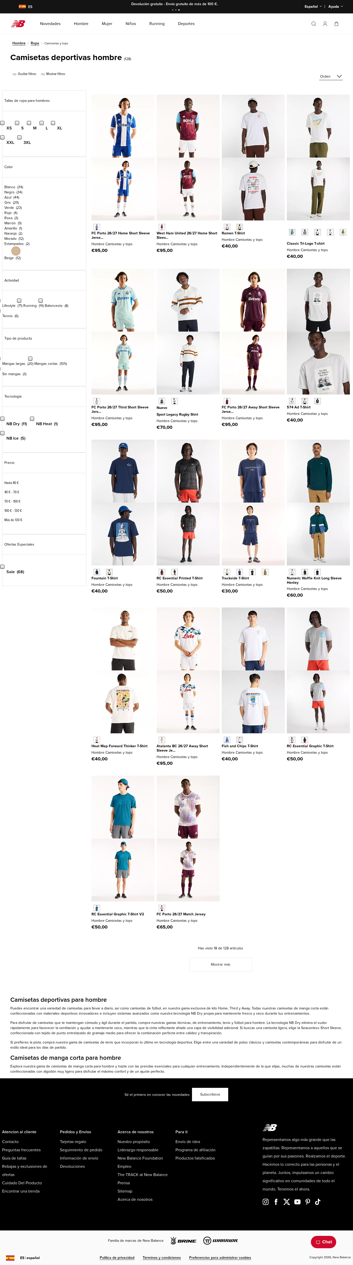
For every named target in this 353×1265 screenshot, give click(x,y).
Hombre (19, 43)
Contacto (10, 1141)
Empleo (124, 1166)
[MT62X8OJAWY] (162, 740)
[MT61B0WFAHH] (305, 401)
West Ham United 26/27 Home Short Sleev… (187, 235)
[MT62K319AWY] (162, 908)
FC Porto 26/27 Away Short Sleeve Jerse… (251, 409)
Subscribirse (210, 1094)
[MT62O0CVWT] (97, 740)
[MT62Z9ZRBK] (305, 740)
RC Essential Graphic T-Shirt (310, 746)
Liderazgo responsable (138, 1150)
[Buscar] (314, 24)
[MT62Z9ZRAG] (292, 740)
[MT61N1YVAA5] (305, 232)
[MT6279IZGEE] (265, 572)
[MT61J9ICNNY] (97, 572)
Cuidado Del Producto (22, 1183)
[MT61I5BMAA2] (227, 740)
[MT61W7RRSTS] (97, 908)
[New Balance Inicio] (20, 23)
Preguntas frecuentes (21, 1150)
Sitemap (125, 1191)
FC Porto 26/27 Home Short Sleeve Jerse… (120, 235)
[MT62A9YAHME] (97, 227)
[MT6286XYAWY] (227, 401)
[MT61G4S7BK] (162, 572)
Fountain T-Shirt (104, 578)
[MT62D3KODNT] (162, 401)
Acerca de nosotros (135, 1199)
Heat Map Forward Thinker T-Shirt (119, 746)
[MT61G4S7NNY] (174, 572)
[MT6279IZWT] (227, 572)
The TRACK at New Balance (143, 1174)
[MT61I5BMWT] (239, 740)
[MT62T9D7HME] (162, 227)
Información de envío (79, 1158)
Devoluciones (72, 1166)
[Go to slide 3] (179, 10)
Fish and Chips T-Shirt (240, 746)
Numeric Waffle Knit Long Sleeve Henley (314, 580)
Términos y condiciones (162, 1257)
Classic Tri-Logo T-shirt (306, 243)
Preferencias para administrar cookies (220, 1257)
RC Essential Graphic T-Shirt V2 (117, 914)
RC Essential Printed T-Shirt (180, 578)
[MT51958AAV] (305, 572)
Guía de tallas (14, 1158)
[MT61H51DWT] (227, 227)
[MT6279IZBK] (252, 572)
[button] (325, 24)
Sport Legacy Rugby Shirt (177, 414)
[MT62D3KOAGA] (174, 401)
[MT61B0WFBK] (317, 401)
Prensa (124, 1183)
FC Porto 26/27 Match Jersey (181, 914)
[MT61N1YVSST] (330, 232)
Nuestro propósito (134, 1141)
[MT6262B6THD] (97, 401)
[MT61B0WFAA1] (292, 401)
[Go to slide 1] (173, 10)
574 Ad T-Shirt (299, 407)
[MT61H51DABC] (239, 227)
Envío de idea (187, 1141)
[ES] (19, 6)
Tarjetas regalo (73, 1141)
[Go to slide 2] (176, 10)
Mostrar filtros (55, 74)
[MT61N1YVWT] (317, 232)
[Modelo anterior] (289, 226)
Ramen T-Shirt (233, 233)
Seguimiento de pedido (81, 1150)
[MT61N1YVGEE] (343, 232)
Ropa (35, 43)
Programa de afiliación (195, 1150)
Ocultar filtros (26, 74)
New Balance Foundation (140, 1158)
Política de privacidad (117, 1257)
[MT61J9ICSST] (109, 572)
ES (30, 1258)
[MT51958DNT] (317, 572)
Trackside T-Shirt (235, 578)
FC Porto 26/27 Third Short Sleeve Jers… (120, 409)
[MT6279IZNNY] (239, 572)
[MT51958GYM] (292, 572)
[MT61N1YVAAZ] (292, 232)
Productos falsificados (195, 1158)
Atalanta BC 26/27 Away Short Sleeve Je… (182, 748)
